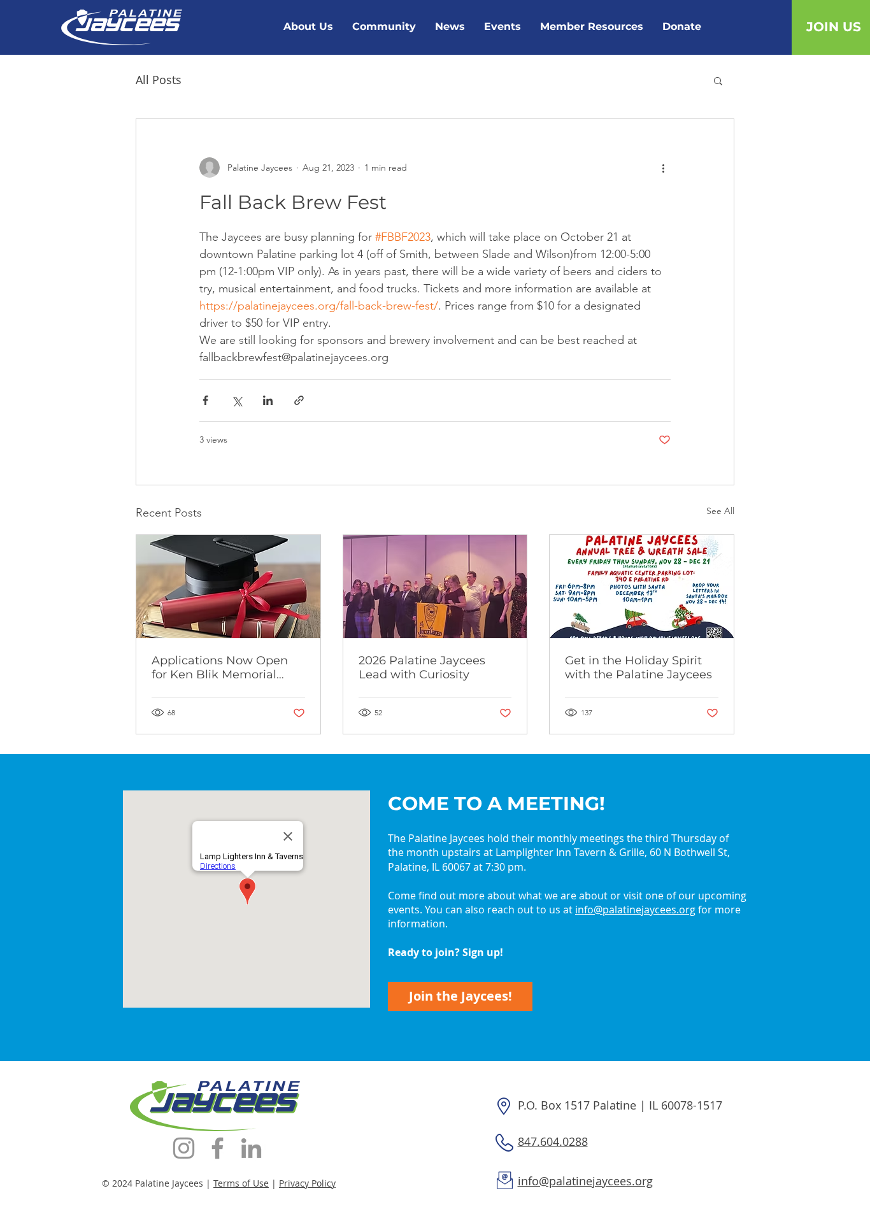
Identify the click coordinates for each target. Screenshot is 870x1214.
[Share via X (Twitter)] (237, 400)
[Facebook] (217, 1148)
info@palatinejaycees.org (635, 910)
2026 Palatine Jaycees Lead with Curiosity (422, 667)
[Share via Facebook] (205, 400)
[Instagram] (183, 1148)
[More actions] (663, 167)
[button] (718, 80)
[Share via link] (299, 400)
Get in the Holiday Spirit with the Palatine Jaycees (638, 667)
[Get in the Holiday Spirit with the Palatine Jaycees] (642, 586)
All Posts (159, 79)
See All (720, 511)
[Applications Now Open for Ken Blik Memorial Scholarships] (228, 586)
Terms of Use (241, 1183)
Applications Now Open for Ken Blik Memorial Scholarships (220, 667)
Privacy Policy (307, 1183)
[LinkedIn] (251, 1148)
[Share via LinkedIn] (268, 400)
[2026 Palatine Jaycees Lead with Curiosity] (435, 586)
